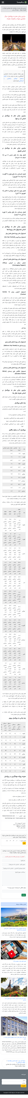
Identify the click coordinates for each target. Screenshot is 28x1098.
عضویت (23, 1086)
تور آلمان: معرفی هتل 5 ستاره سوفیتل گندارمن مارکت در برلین (15, 1038)
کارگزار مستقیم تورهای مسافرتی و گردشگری (13, 78)
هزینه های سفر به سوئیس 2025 (19, 961)
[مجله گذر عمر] (22, 2)
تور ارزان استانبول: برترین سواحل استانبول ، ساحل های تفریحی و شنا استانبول (15, 929)
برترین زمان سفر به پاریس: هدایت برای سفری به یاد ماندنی (15, 999)
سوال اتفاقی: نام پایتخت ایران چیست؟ (17, 888)
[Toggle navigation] (3, 2)
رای (24, 843)
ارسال (23, 895)
